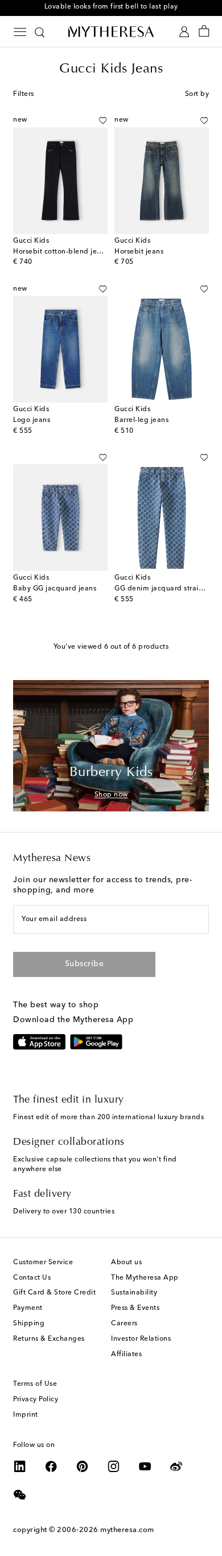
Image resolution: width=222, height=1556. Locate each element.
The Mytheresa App (145, 1277)
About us (126, 1262)
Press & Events (135, 1308)
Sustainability (134, 1292)
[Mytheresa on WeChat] (20, 1495)
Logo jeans (31, 420)
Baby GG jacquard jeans (54, 588)
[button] (103, 120)
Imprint (25, 1415)
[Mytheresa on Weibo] (176, 1466)
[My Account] (184, 32)
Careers (124, 1323)
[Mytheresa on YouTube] (145, 1466)
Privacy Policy (35, 1399)
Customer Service (43, 1262)
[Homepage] (111, 31)
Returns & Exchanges (49, 1339)
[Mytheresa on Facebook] (51, 1466)
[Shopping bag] (204, 32)
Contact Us (32, 1277)
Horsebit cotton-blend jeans (61, 251)
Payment (28, 1308)
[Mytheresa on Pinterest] (82, 1466)
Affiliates (126, 1354)
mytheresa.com (127, 1530)
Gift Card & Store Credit (54, 1292)
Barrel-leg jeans (141, 420)
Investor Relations (141, 1339)
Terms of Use (35, 1384)
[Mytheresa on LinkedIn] (20, 1466)
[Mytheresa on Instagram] (114, 1466)
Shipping (28, 1323)
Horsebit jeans (138, 251)
